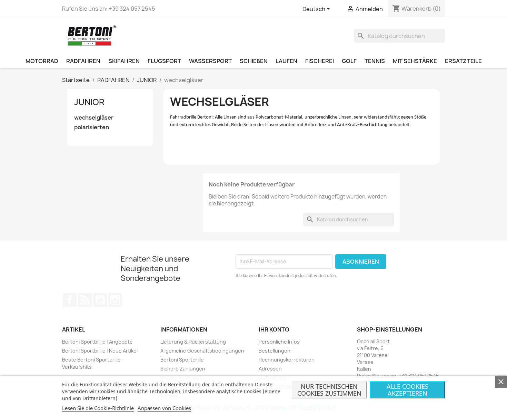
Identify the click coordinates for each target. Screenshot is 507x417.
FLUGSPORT (164, 61)
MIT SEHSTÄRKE (415, 61)
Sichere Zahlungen (182, 368)
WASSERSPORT (210, 61)
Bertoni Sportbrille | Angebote (97, 341)
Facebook (70, 300)
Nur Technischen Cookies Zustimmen (329, 389)
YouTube (100, 300)
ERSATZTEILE (463, 61)
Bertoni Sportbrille (182, 359)
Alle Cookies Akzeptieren (407, 389)
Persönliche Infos (279, 341)
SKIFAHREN (124, 61)
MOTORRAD (42, 61)
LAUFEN (286, 61)
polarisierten (91, 127)
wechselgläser (93, 117)
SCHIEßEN (254, 61)
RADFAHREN (83, 61)
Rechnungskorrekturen (287, 359)
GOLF (349, 61)
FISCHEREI (319, 61)
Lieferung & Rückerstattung (193, 341)
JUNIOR (89, 102)
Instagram (115, 300)
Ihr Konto (274, 329)
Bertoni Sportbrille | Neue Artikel (100, 350)
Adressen (270, 368)
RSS (85, 300)
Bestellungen (274, 350)
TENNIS (375, 61)
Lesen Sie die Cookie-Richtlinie (98, 408)
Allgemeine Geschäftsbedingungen (202, 350)
